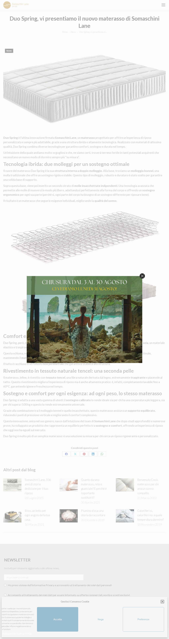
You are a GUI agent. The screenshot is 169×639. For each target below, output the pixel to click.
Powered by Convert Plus (17, 633)
